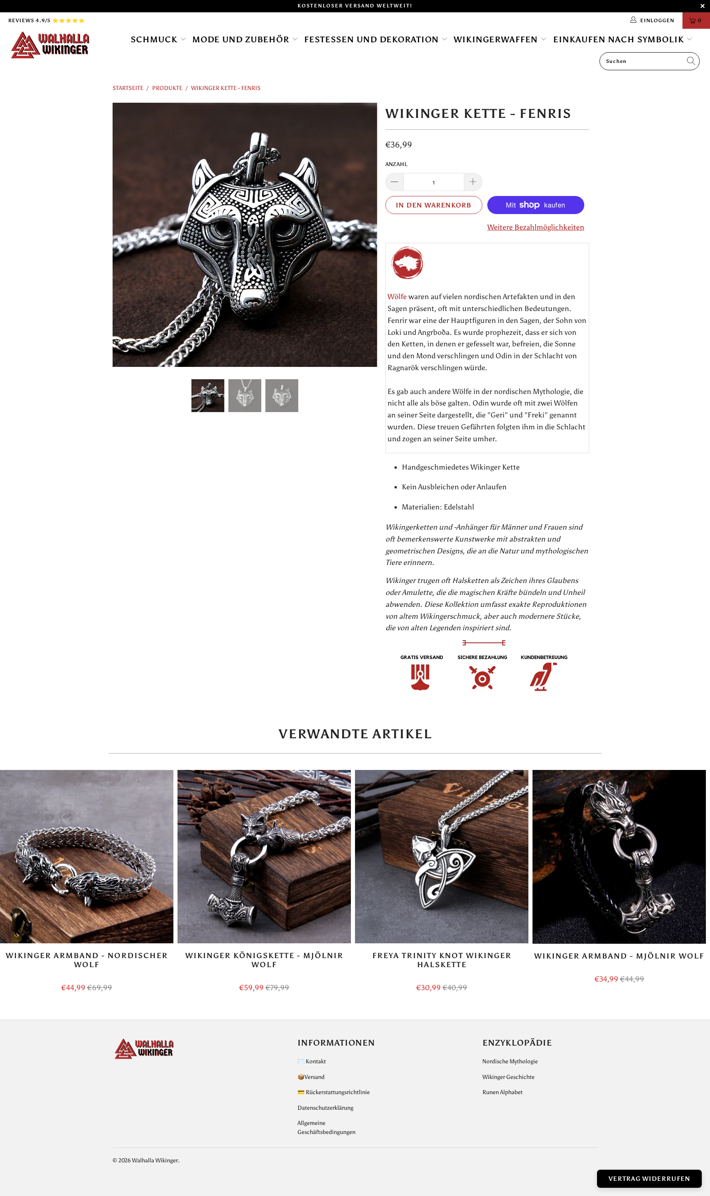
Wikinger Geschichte (508, 1077)
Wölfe (397, 296)
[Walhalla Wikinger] (60, 45)
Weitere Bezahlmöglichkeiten (535, 227)
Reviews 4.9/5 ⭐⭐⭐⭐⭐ (46, 20)
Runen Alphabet (502, 1092)
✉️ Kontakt (311, 1061)
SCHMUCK (155, 39)
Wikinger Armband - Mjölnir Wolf (619, 857)
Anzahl (396, 164)
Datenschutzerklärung (325, 1107)
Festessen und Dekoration (372, 39)
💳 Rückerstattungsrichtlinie (333, 1092)
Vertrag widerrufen (649, 1178)
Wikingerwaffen (497, 39)
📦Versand (311, 1077)
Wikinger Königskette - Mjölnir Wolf (264, 856)
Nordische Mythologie (510, 1061)
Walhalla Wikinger (155, 1160)
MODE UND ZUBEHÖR (242, 39)
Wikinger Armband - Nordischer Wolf (86, 856)
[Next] (363, 235)
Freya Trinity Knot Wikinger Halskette (441, 856)
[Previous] (126, 235)
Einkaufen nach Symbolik (620, 39)
